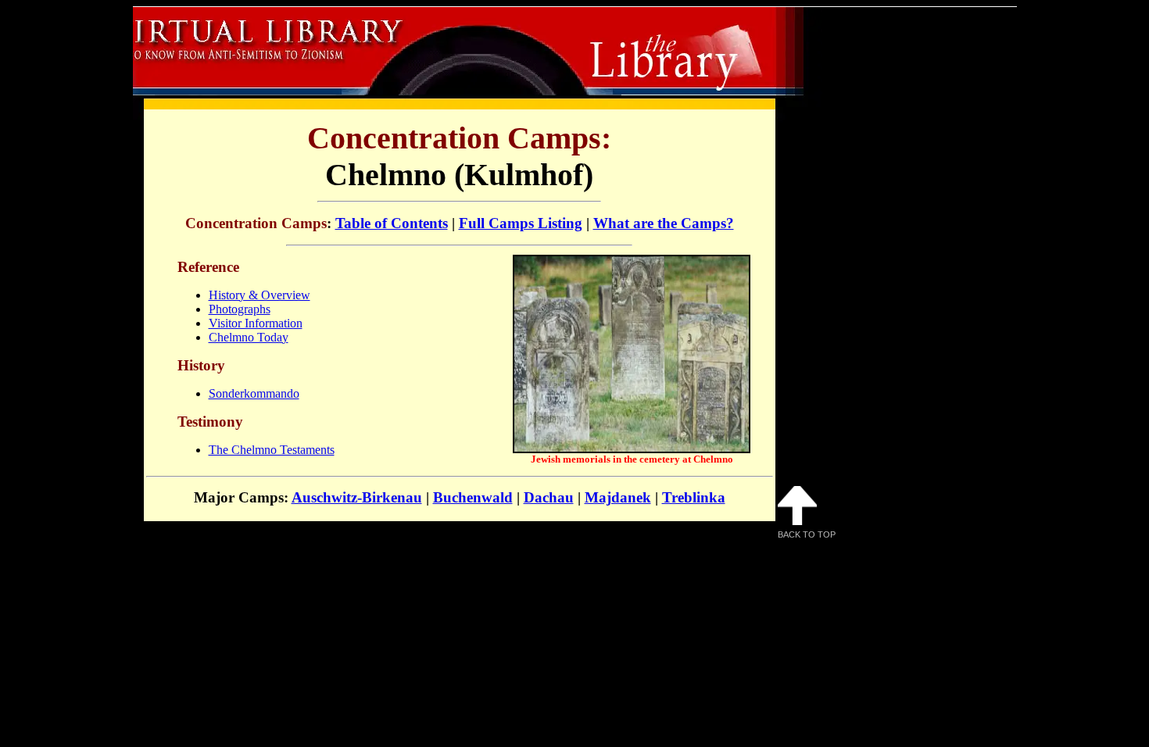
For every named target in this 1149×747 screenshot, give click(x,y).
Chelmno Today (248, 337)
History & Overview (259, 295)
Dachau (549, 497)
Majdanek (618, 497)
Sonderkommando (254, 393)
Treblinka (693, 497)
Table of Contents (391, 223)
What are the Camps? (663, 223)
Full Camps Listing (520, 223)
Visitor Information (255, 323)
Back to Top (807, 534)
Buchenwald (473, 497)
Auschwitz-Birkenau (357, 497)
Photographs (239, 309)
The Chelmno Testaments (272, 449)
